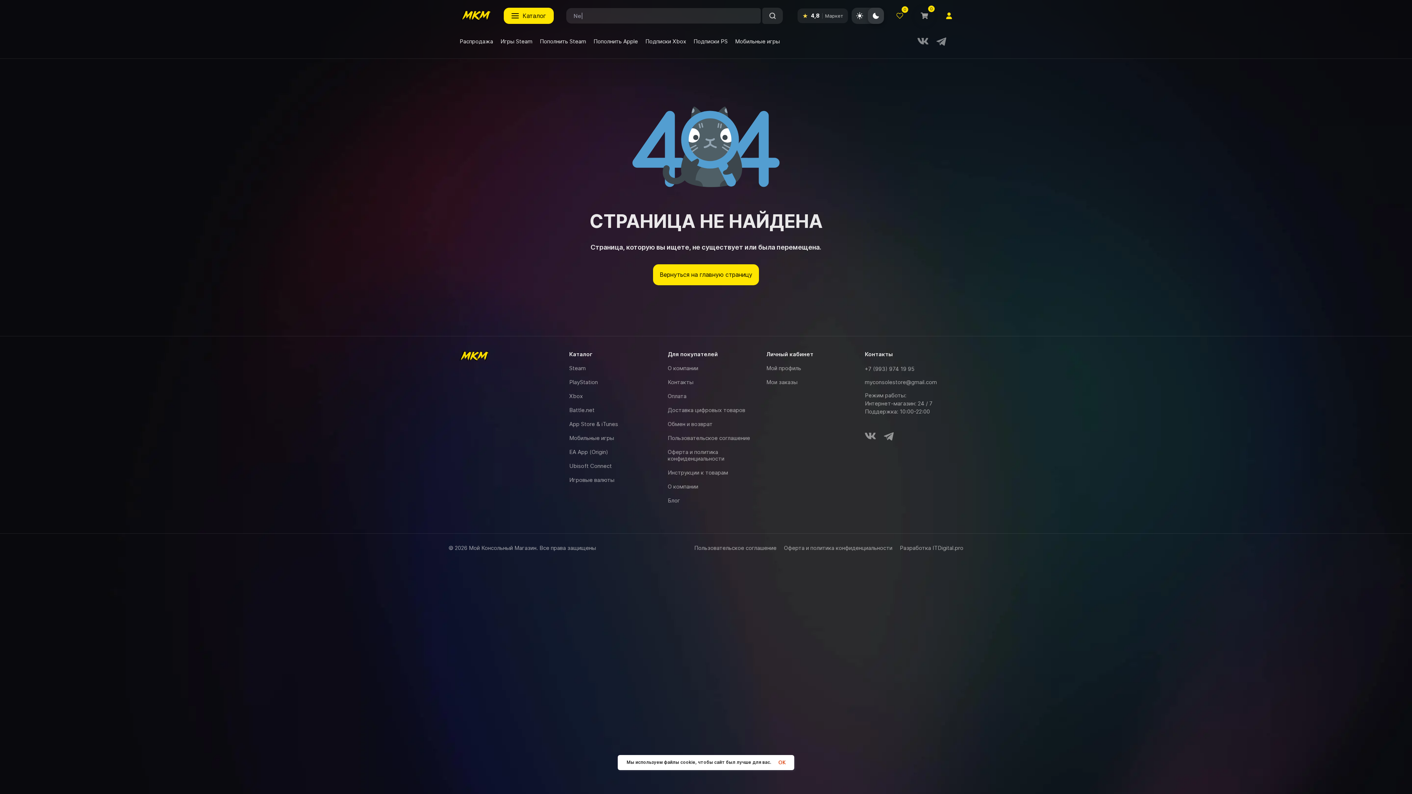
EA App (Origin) (588, 451)
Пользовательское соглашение (709, 437)
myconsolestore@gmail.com (901, 382)
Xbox (576, 396)
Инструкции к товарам (698, 472)
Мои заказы (782, 382)
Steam (577, 368)
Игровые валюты (591, 479)
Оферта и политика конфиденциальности (696, 455)
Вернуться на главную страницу (706, 274)
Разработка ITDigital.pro (931, 548)
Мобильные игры (591, 437)
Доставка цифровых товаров (706, 410)
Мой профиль (783, 368)
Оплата (677, 396)
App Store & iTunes (593, 424)
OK (781, 762)
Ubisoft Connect (590, 465)
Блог (674, 500)
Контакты (680, 382)
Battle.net (582, 410)
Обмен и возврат (690, 424)
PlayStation (583, 382)
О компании (683, 368)
